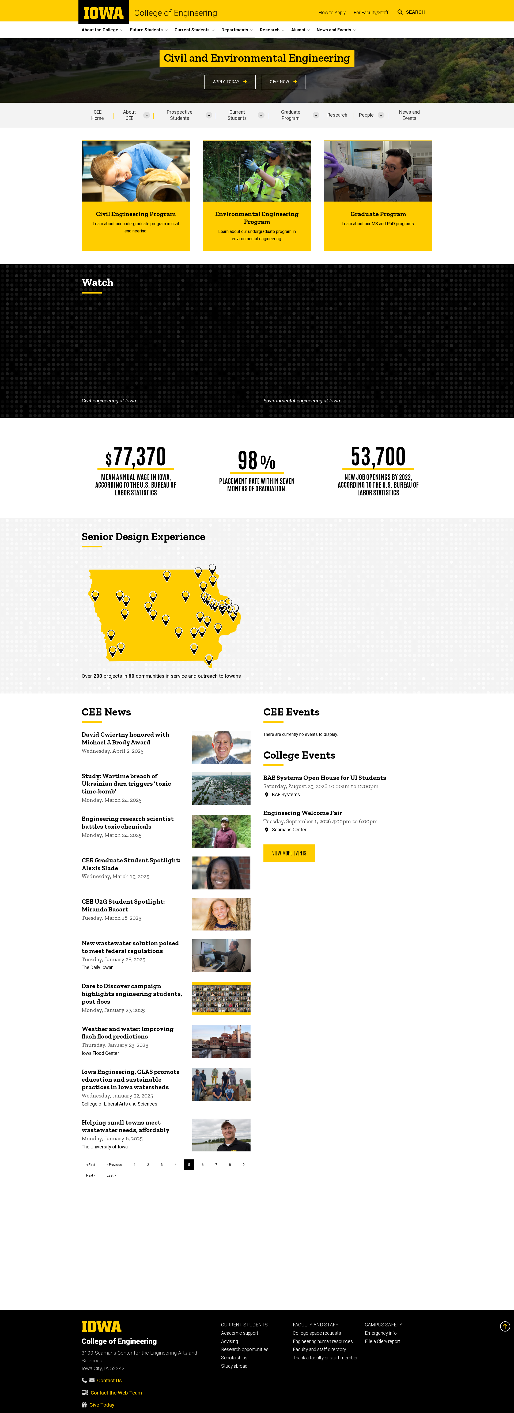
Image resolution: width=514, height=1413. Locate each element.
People (366, 115)
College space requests (317, 1333)
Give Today (101, 1405)
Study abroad (234, 1366)
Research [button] (269, 29)
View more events (289, 852)
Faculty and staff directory (319, 1349)
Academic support (239, 1333)
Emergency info (381, 1333)
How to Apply (332, 12)
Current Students (237, 115)
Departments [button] (234, 29)
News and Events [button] (334, 29)
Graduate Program (290, 115)
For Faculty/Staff (371, 12)
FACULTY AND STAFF (315, 1324)
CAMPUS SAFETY (383, 1324)
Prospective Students (179, 115)
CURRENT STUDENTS (244, 1324)
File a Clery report (382, 1341)
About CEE (129, 115)
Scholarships (234, 1357)
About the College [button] (100, 29)
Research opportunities (245, 1349)
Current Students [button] (192, 29)
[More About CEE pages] (146, 115)
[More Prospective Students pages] (208, 115)
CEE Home (97, 115)
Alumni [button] (298, 29)
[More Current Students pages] (261, 115)
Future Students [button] (146, 29)
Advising (229, 1341)
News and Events (409, 115)
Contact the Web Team (116, 1393)
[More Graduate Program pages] (316, 115)
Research (337, 115)
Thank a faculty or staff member (325, 1357)
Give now (280, 82)
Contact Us (109, 1380)
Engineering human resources (323, 1341)
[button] (411, 11)
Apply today (227, 82)
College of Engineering (175, 13)
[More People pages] (381, 115)
